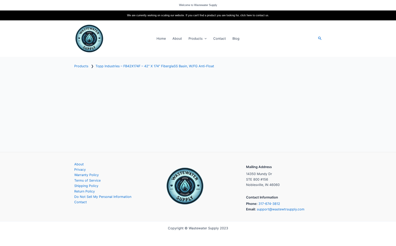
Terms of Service (87, 180)
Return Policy (84, 191)
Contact (80, 202)
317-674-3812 (269, 204)
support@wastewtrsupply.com (280, 209)
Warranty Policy (86, 175)
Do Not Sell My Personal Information (102, 197)
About (79, 164)
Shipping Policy (86, 186)
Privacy (80, 169)
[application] (205, 38)
